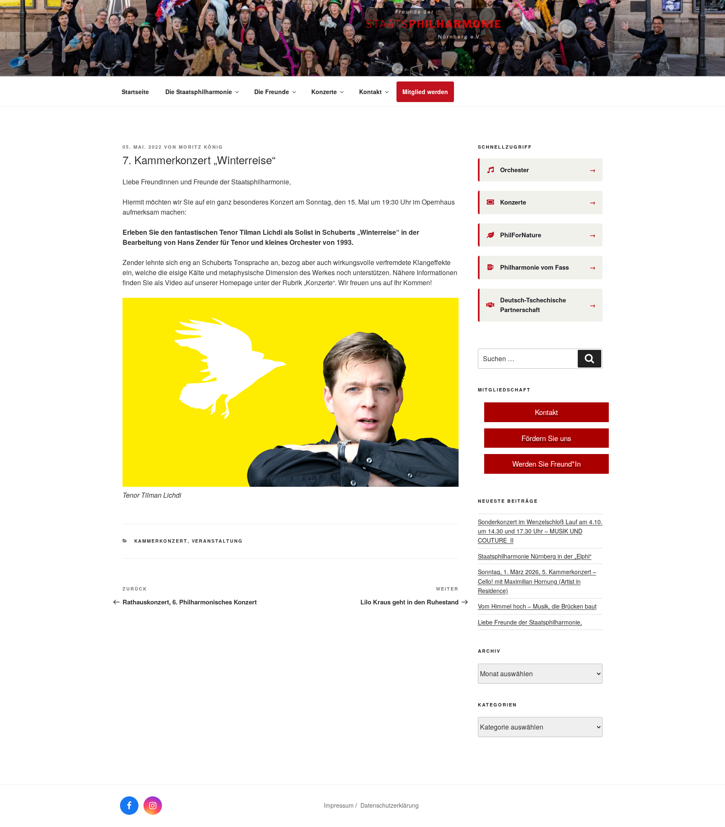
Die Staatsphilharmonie (198, 91)
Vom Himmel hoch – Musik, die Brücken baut (537, 606)
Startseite (135, 91)
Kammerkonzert (161, 541)
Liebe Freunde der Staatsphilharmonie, (530, 622)
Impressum (339, 805)
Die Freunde (271, 91)
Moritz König (201, 147)
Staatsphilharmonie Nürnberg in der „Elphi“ (535, 556)
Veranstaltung (217, 541)
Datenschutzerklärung (389, 805)
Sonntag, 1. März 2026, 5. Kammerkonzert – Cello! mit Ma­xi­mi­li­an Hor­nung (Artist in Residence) (537, 581)
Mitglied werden (425, 91)
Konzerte (324, 91)
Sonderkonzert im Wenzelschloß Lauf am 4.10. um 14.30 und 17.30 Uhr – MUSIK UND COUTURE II (540, 531)
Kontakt (370, 91)
